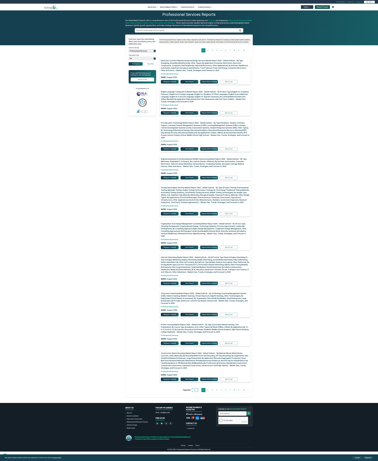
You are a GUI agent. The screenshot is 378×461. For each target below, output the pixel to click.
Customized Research (187, 7)
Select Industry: (134, 48)
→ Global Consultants (132, 416)
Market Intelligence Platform (168, 7)
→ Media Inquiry (130, 428)
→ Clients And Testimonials (133, 419)
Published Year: (134, 55)
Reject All (368, 457)
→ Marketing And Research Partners (136, 422)
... (248, 50)
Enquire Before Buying (209, 82)
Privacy (183, 445)
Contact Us (359, 2)
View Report (189, 82)
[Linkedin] (157, 423)
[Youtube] (161, 423)
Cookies (190, 445)
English (306, 7)
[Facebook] (166, 423)
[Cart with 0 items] (333, 7)
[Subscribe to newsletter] (248, 413)
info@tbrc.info (165, 412)
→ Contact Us (190, 428)
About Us (350, 2)
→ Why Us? (128, 413)
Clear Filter (150, 64)
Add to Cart (229, 82)
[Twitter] (170, 423)
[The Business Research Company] (51, 7)
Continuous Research (204, 7)
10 (244, 50)
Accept (357, 457)
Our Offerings (340, 2)
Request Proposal (322, 7)
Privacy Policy (57, 457)
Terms (197, 445)
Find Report (135, 64)
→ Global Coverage (131, 425)
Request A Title (142, 79)
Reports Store (152, 7)
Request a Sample (169, 82)
